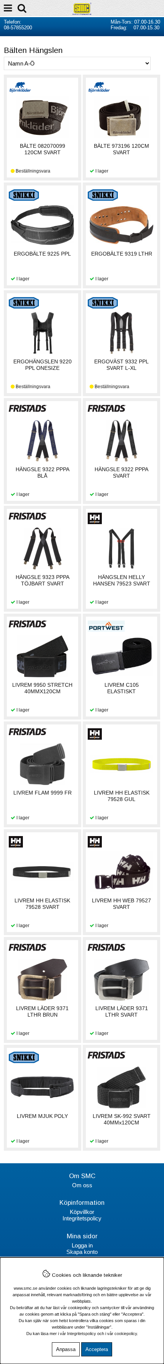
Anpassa (66, 1349)
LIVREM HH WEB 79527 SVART (121, 903)
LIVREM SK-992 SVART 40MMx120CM (122, 1119)
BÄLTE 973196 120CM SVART (121, 149)
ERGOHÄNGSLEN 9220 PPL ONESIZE (42, 364)
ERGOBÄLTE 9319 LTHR (121, 254)
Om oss (82, 1185)
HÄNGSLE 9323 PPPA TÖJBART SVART (42, 580)
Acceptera (96, 1349)
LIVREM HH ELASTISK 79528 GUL (122, 796)
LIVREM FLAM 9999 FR (42, 793)
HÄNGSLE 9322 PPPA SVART (121, 472)
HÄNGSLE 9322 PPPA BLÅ (42, 472)
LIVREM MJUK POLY (42, 1116)
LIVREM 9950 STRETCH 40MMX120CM (42, 688)
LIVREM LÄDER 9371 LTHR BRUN (42, 1011)
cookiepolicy (125, 1333)
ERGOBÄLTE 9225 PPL (42, 254)
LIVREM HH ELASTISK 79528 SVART (42, 903)
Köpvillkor (82, 1212)
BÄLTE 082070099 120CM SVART (42, 149)
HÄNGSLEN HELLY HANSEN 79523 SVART (121, 580)
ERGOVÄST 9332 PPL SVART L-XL (121, 364)
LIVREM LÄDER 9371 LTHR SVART (121, 1011)
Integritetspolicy (82, 1218)
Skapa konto (82, 1252)
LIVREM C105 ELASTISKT (122, 688)
